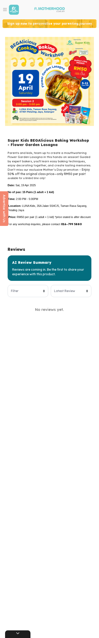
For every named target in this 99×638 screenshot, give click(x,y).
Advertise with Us (4, 209)
